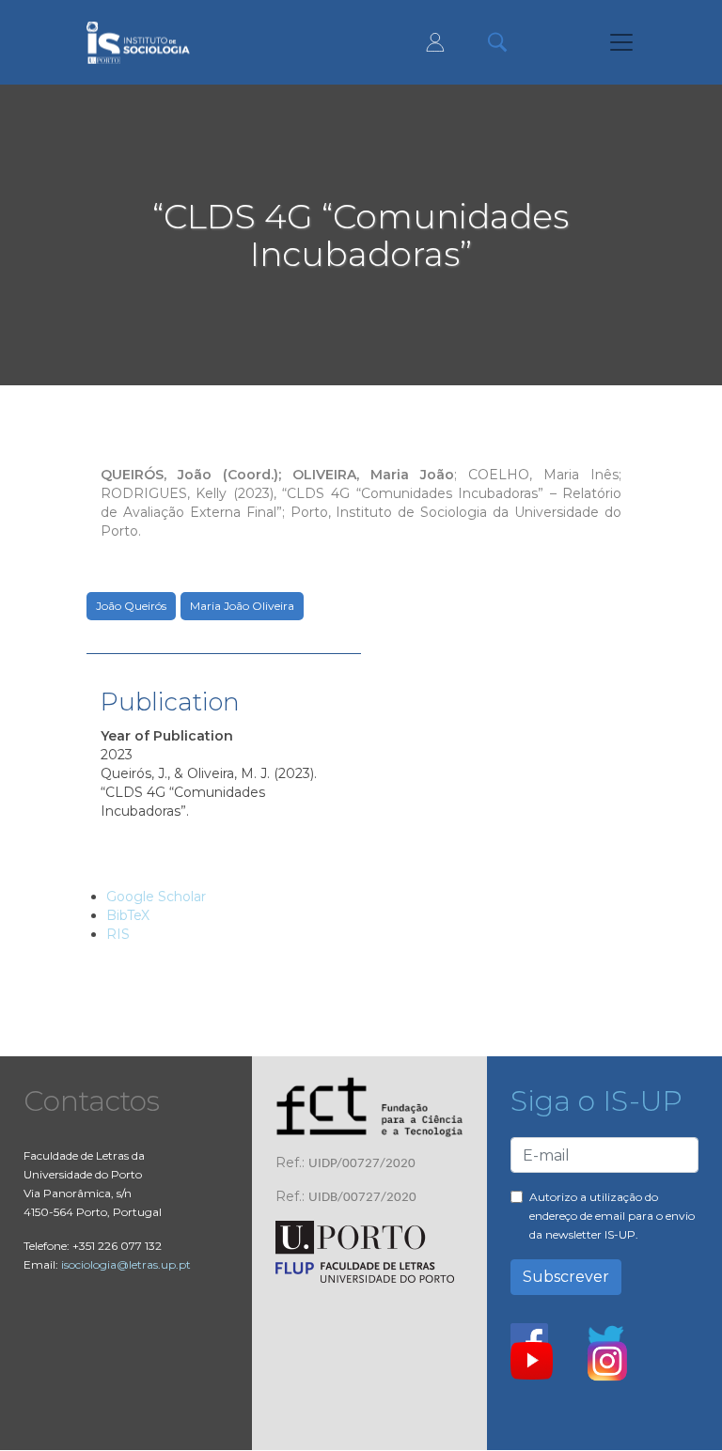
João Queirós (131, 606)
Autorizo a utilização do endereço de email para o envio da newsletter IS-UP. (612, 1215)
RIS (118, 934)
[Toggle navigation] (621, 42)
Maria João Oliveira (242, 606)
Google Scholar (156, 896)
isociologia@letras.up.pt (126, 1264)
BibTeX (127, 915)
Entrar (435, 42)
